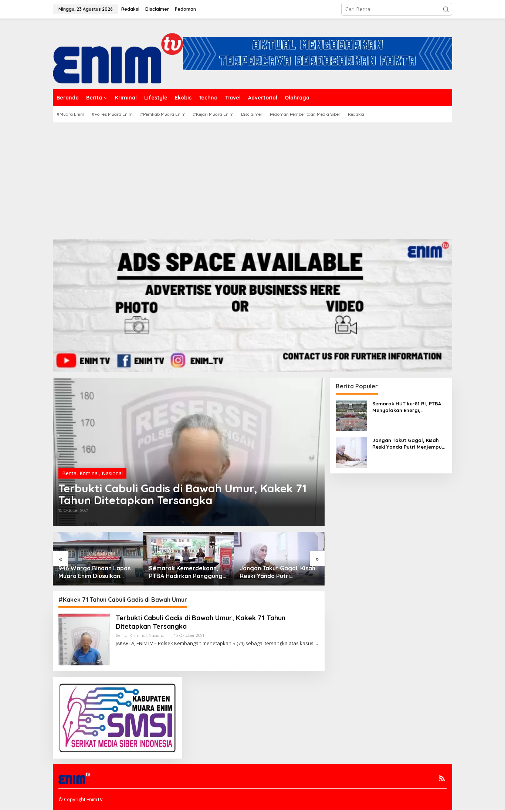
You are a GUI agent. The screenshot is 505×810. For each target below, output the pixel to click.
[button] (446, 9)
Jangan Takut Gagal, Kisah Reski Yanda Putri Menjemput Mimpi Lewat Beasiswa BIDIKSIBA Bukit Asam (277, 572)
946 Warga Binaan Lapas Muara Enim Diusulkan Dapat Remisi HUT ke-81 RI (97, 572)
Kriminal (89, 473)
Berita (69, 473)
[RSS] (442, 778)
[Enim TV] (118, 53)
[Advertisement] (252, 178)
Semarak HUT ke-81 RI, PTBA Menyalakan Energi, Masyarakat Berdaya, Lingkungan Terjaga (406, 407)
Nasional (112, 473)
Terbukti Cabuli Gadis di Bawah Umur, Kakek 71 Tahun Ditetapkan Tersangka (182, 494)
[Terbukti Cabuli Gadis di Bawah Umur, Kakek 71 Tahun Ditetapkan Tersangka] (316, 643)
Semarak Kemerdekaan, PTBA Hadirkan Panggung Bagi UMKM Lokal (186, 572)
